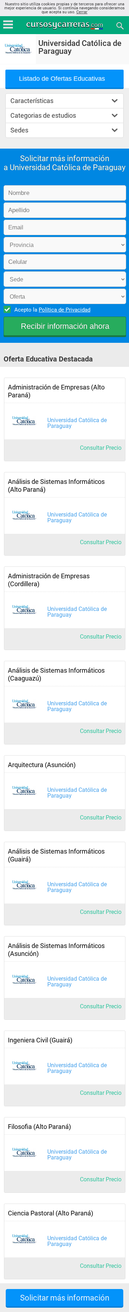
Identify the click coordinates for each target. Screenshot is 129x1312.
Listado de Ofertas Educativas (62, 78)
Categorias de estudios (43, 115)
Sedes (19, 130)
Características (31, 100)
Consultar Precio (100, 447)
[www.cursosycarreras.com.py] (65, 25)
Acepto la (52, 310)
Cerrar (81, 12)
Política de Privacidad (64, 310)
